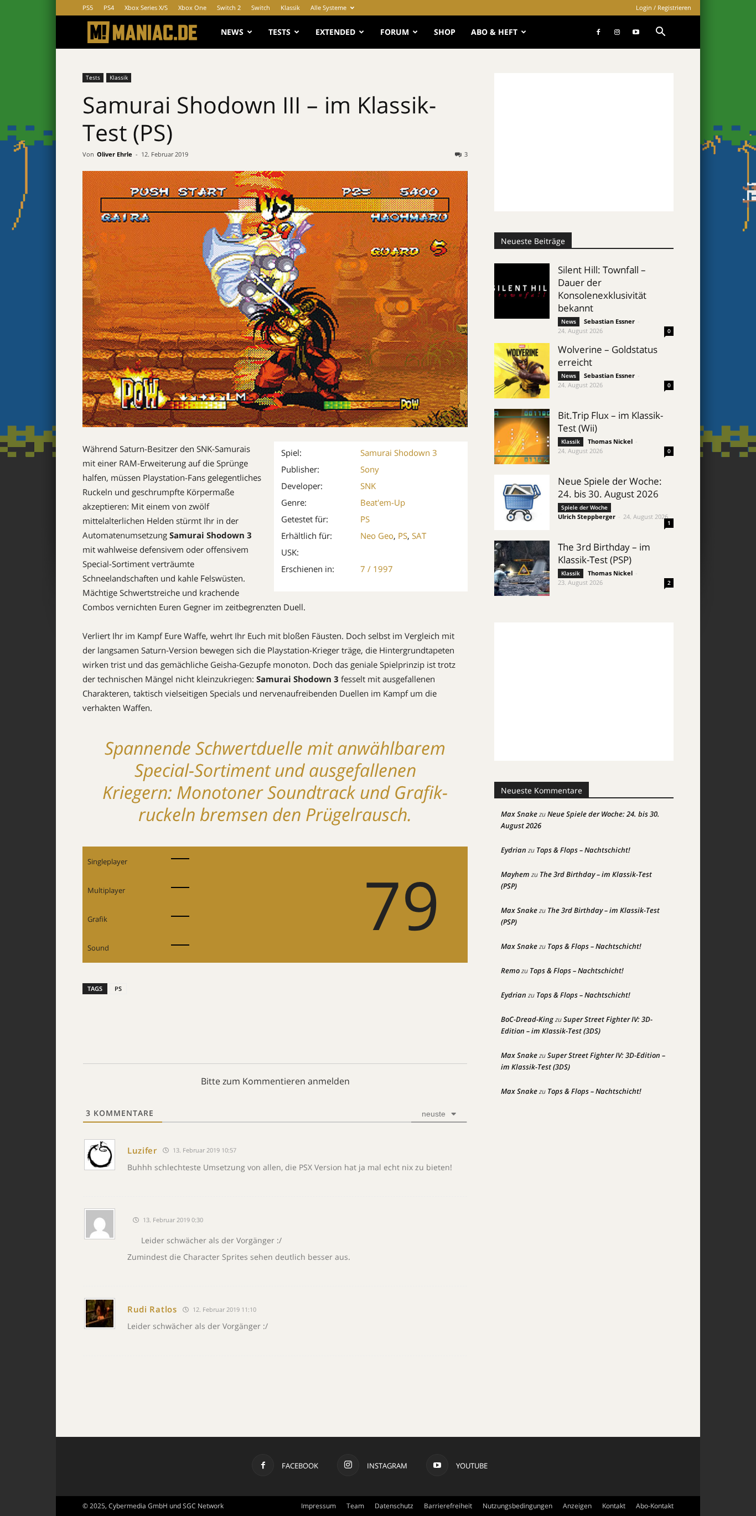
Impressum (318, 1505)
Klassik (290, 7)
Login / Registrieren (663, 7)
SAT (419, 535)
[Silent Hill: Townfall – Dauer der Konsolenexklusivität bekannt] (522, 291)
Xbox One (192, 7)
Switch (260, 7)
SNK (368, 485)
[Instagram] (617, 32)
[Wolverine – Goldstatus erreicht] (522, 370)
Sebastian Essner (609, 321)
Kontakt (613, 1505)
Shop (444, 32)
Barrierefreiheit (448, 1505)
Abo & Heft (494, 32)
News (232, 32)
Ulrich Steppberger (586, 516)
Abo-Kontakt (655, 1505)
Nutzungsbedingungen (517, 1505)
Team (355, 1505)
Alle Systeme (328, 7)
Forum (394, 32)
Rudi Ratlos (152, 1309)
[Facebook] (598, 32)
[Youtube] (636, 32)
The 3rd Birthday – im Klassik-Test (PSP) (604, 553)
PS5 (87, 7)
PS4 (108, 7)
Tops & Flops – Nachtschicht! (583, 850)
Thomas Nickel (610, 441)
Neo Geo (376, 535)
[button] (660, 33)
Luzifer (142, 1150)
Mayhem (515, 874)
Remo (510, 970)
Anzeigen (577, 1505)
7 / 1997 (376, 568)
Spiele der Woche (584, 507)
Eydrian (513, 850)
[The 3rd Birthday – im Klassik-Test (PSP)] (522, 568)
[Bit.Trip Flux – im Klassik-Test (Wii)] (522, 436)
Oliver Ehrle (114, 154)
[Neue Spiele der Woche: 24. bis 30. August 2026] (522, 502)
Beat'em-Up (382, 502)
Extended (335, 32)
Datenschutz (394, 1505)
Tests (279, 32)
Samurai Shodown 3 (398, 452)
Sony (369, 469)
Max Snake (519, 814)
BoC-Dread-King (527, 1019)
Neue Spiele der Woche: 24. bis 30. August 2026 (610, 487)
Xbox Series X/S (146, 7)
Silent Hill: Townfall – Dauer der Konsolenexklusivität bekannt (602, 288)
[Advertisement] (584, 142)
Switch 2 (229, 7)
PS (365, 519)
